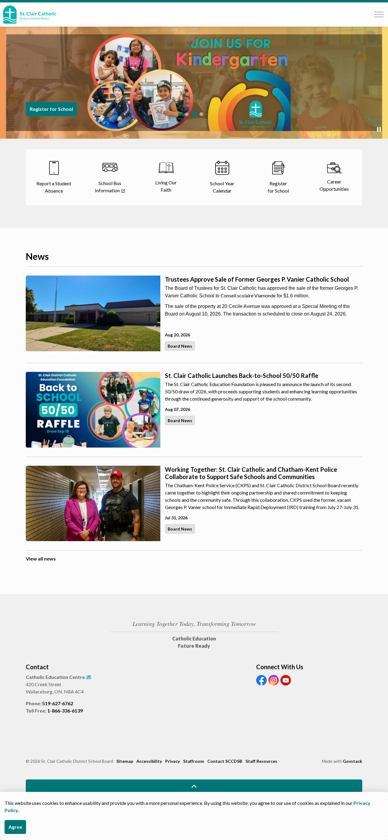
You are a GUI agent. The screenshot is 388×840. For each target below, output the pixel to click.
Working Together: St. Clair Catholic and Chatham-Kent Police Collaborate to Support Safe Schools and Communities (251, 473)
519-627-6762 (57, 703)
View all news (41, 558)
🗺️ (89, 677)
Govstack (352, 761)
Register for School (51, 109)
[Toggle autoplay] (379, 130)
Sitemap (124, 761)
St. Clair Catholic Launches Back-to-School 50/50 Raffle (241, 375)
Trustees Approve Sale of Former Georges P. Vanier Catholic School (257, 279)
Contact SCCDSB (224, 761)
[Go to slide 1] (187, 114)
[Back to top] (194, 786)
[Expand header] (379, 14)
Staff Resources (261, 761)
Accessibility (149, 761)
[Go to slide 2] (194, 113)
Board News (180, 346)
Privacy (172, 761)
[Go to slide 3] (201, 114)
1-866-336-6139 (65, 710)
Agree (15, 827)
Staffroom (193, 761)
